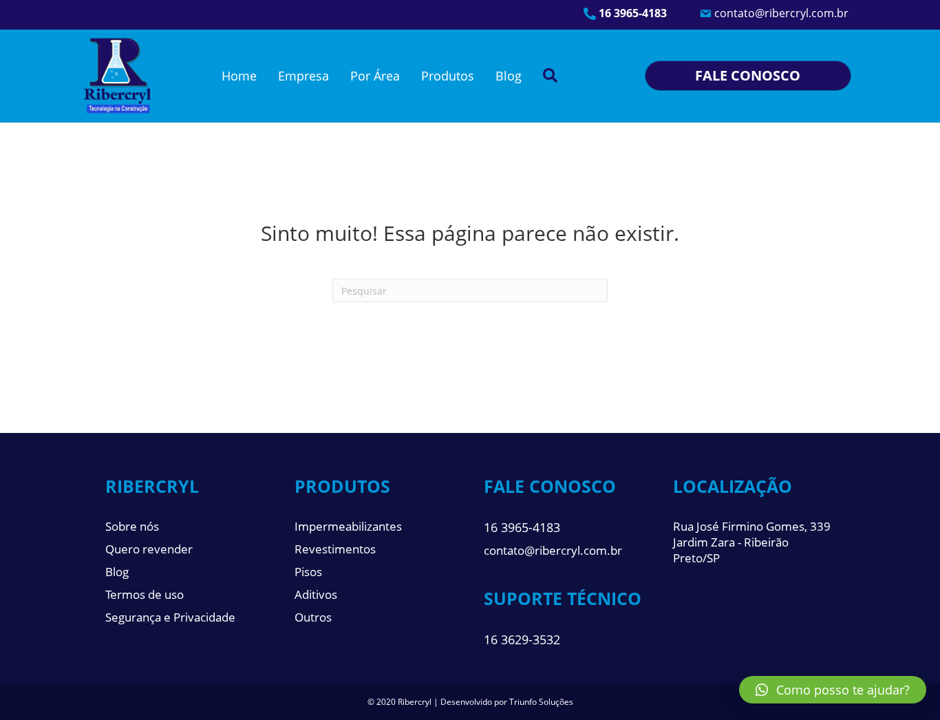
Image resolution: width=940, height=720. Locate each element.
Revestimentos (335, 549)
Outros (313, 617)
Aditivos (316, 594)
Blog (508, 75)
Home (239, 75)
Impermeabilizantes (348, 526)
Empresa (303, 75)
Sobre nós (132, 526)
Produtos (447, 75)
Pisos (308, 572)
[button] (832, 689)
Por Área (375, 75)
